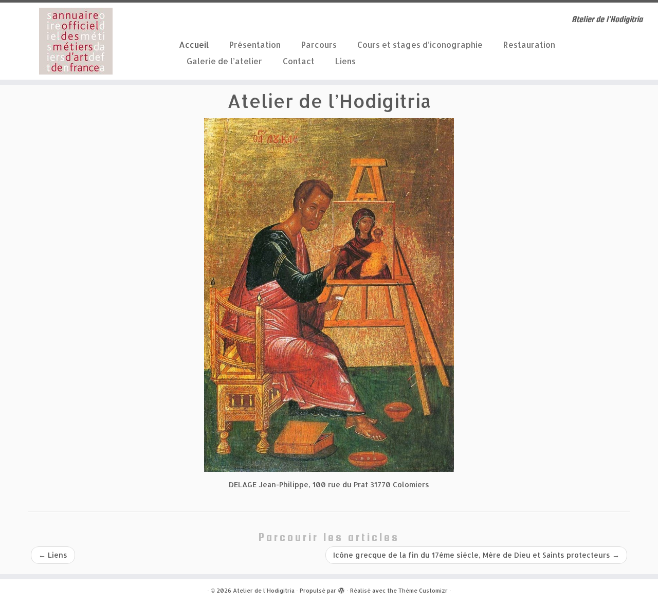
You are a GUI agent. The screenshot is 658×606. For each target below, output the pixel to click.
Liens (345, 61)
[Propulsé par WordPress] (341, 588)
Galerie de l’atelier (224, 61)
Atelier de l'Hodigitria (264, 590)
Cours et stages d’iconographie (420, 44)
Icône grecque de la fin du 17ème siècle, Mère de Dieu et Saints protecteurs (476, 554)
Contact (299, 61)
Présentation (255, 44)
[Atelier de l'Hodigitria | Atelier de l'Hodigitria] (76, 41)
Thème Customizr (423, 590)
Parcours (319, 44)
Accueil (194, 44)
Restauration (529, 44)
